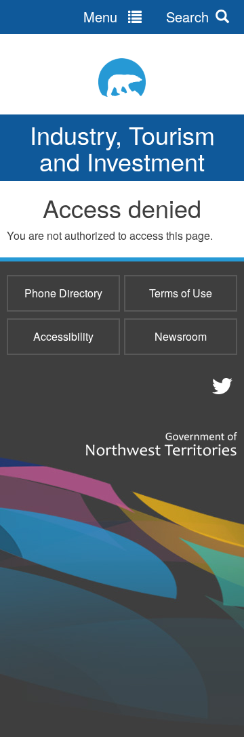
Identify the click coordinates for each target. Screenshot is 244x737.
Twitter (220, 385)
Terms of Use (180, 293)
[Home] (122, 77)
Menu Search (146, 16)
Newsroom (181, 336)
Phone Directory (63, 293)
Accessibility (63, 336)
